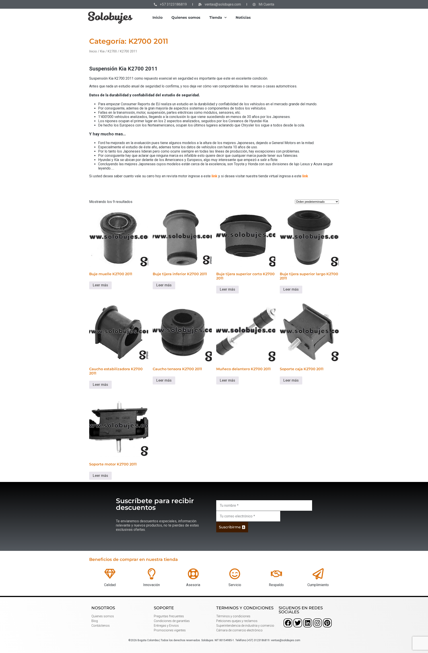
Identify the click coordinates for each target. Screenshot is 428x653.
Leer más (100, 285)
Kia (102, 51)
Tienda (215, 17)
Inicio (157, 17)
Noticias (243, 17)
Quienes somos (185, 17)
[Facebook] (288, 622)
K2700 (112, 51)
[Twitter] (297, 622)
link (214, 176)
